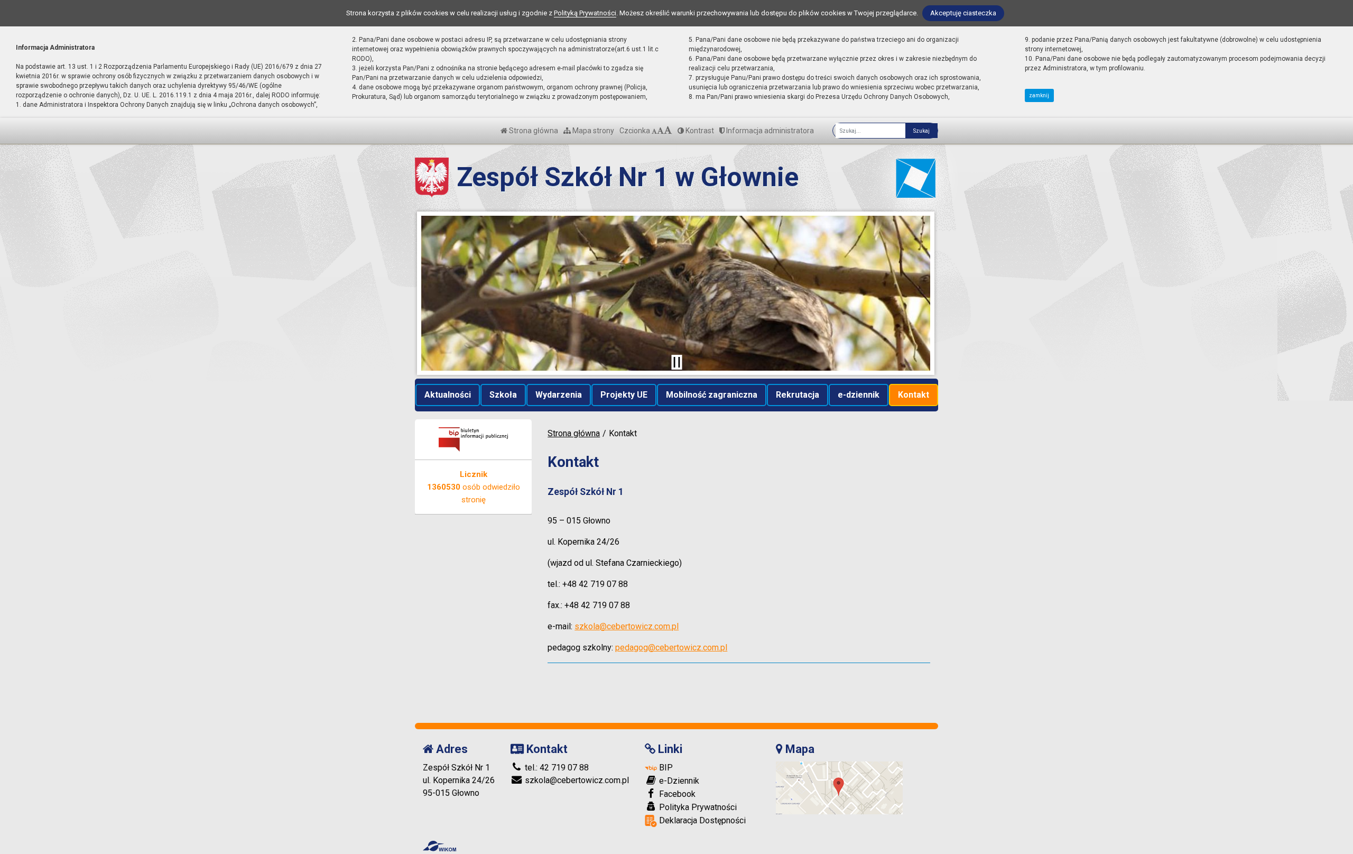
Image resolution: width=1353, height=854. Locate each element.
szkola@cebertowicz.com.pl (626, 626)
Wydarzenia (558, 395)
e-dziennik (858, 395)
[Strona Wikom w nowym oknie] (439, 846)
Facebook (676, 794)
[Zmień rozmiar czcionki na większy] (660, 130)
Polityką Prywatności (585, 13)
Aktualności (447, 395)
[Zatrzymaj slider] (676, 362)
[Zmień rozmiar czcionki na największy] (668, 130)
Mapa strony (592, 130)
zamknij (1039, 95)
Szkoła (503, 395)
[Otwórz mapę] (839, 787)
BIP (665, 768)
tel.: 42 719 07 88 (556, 768)
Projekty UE (623, 395)
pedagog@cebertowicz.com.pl (671, 647)
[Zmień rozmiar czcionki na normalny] (654, 130)
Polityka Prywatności (697, 807)
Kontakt (913, 395)
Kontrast (699, 130)
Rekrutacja (797, 395)
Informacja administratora (769, 130)
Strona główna (532, 130)
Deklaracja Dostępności (701, 820)
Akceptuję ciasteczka (963, 13)
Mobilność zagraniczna (711, 395)
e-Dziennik (678, 781)
